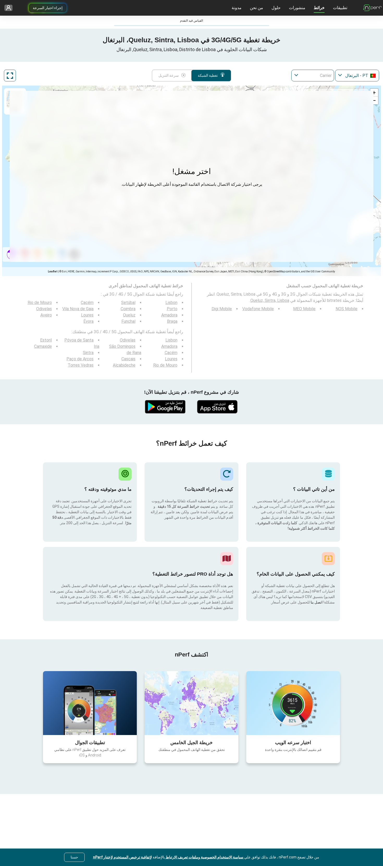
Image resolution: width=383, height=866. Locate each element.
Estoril (46, 340)
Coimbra (128, 308)
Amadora (169, 315)
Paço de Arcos (80, 358)
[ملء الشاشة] (10, 75)
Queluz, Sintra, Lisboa (269, 300)
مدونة (237, 7)
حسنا (74, 857)
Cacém (87, 302)
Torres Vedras (81, 365)
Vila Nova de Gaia (78, 308)
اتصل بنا (316, 602)
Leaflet (53, 271)
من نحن (256, 7)
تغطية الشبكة (208, 75)
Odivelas (44, 308)
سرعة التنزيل (168, 75)
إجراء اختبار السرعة (48, 8)
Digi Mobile (222, 308)
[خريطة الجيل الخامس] (191, 703)
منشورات (297, 7)
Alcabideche (124, 365)
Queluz (129, 315)
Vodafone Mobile (258, 308)
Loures (87, 315)
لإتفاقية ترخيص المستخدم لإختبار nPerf (122, 857)
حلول (276, 7)
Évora (88, 321)
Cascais (128, 358)
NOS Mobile (346, 308)
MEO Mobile (304, 308)
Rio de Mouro (40, 302)
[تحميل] (217, 407)
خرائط (319, 7)
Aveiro (46, 315)
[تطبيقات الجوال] (90, 703)
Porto (172, 308)
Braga (172, 321)
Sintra (88, 352)
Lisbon (171, 302)
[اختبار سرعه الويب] (293, 703)
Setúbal (128, 302)
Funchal (128, 321)
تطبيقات (340, 7)
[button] (374, 93)
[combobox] (357, 75)
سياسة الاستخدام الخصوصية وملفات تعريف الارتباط (204, 857)
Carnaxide (43, 346)
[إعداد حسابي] (10, 7)
